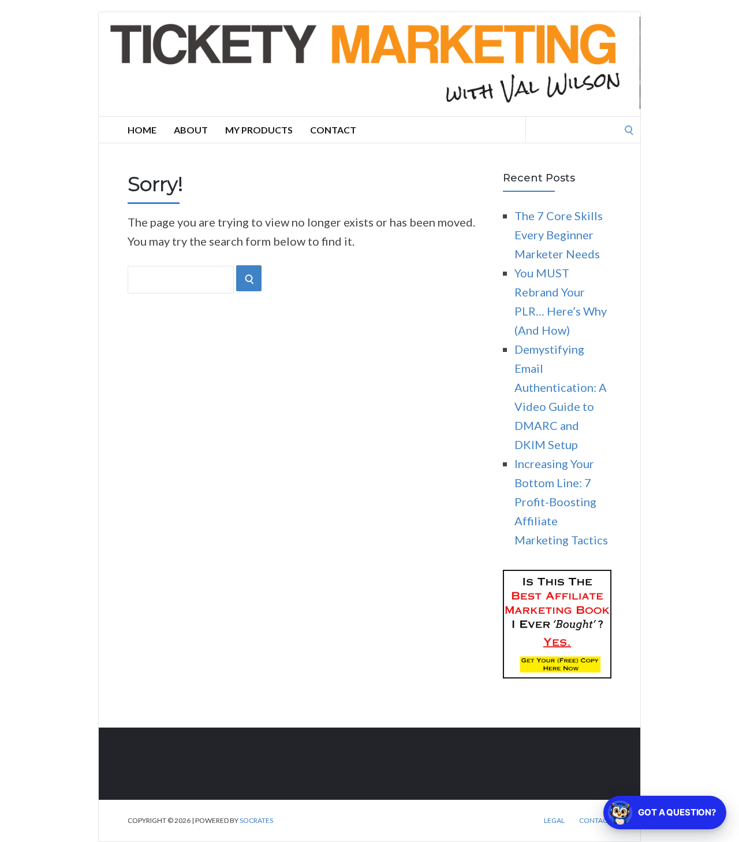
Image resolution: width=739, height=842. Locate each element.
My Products (259, 129)
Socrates (256, 820)
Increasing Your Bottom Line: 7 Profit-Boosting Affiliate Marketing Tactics (561, 502)
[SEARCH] (249, 278)
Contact (333, 129)
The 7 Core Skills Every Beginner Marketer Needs (558, 235)
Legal (554, 820)
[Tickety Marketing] (369, 64)
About (191, 129)
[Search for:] (583, 128)
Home (142, 129)
